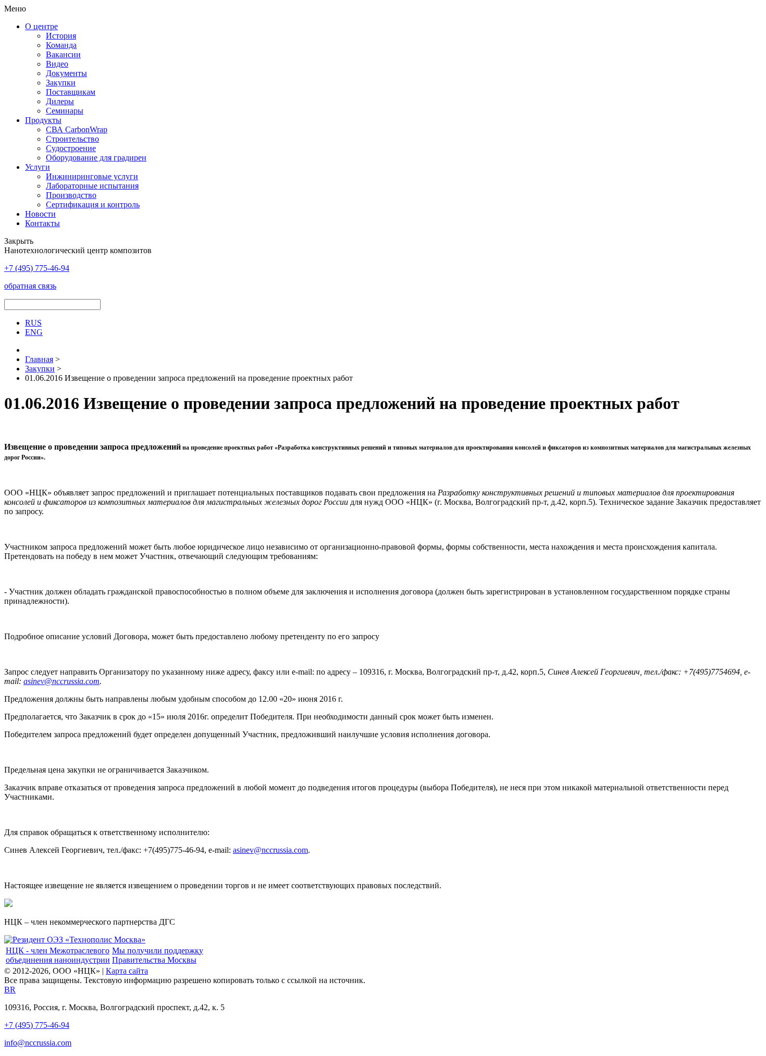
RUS (33, 322)
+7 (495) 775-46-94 (36, 1025)
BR (10, 989)
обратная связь (30, 285)
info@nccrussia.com (37, 1042)
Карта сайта (127, 970)
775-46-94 (36, 268)
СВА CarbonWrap (76, 129)
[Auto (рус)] (74, 939)
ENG (34, 332)
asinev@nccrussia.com (61, 681)
